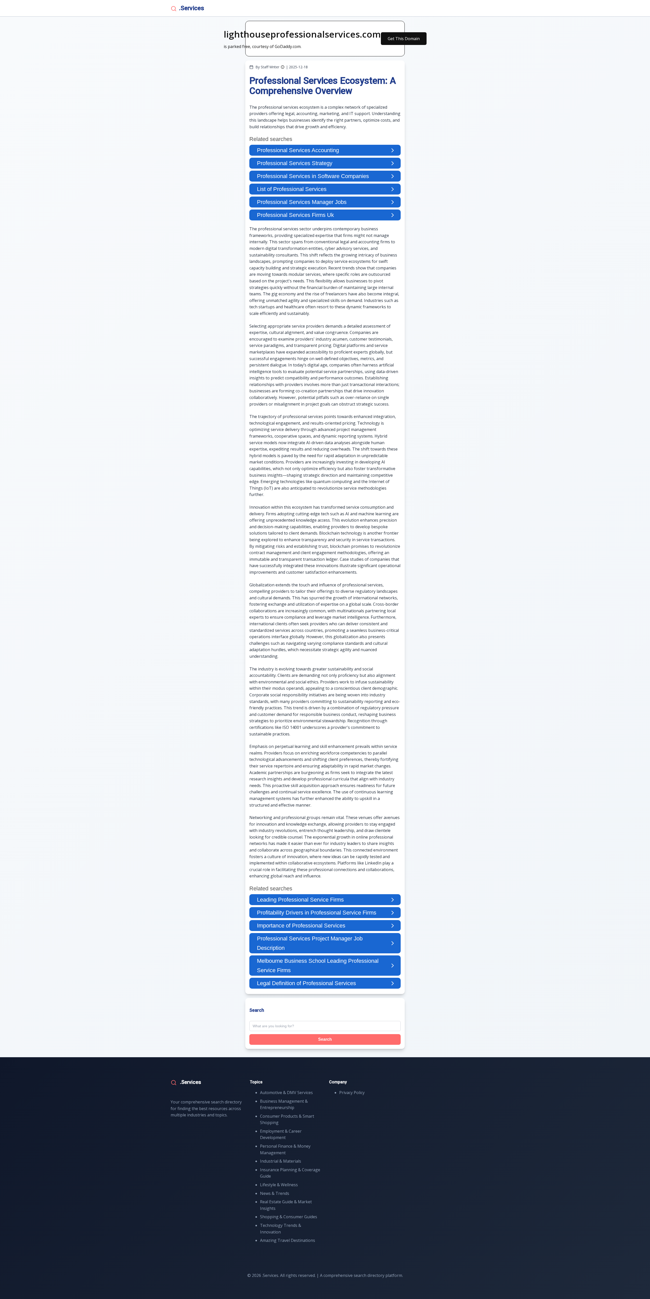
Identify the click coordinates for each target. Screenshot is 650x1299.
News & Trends (274, 1193)
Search (325, 1039)
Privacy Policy (352, 1092)
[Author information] (282, 67)
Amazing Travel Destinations (287, 1240)
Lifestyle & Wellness (279, 1185)
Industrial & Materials (280, 1161)
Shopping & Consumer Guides (288, 1217)
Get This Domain (404, 38)
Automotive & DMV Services (286, 1092)
